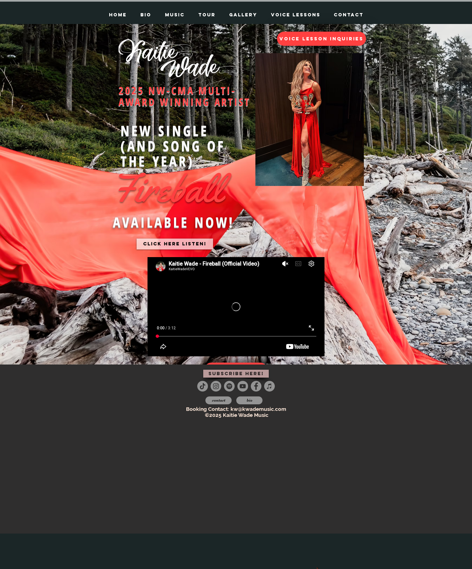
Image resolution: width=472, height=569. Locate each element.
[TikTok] (202, 386)
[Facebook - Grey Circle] (256, 386)
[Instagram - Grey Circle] (216, 386)
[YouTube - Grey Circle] (242, 386)
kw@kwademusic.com (258, 409)
